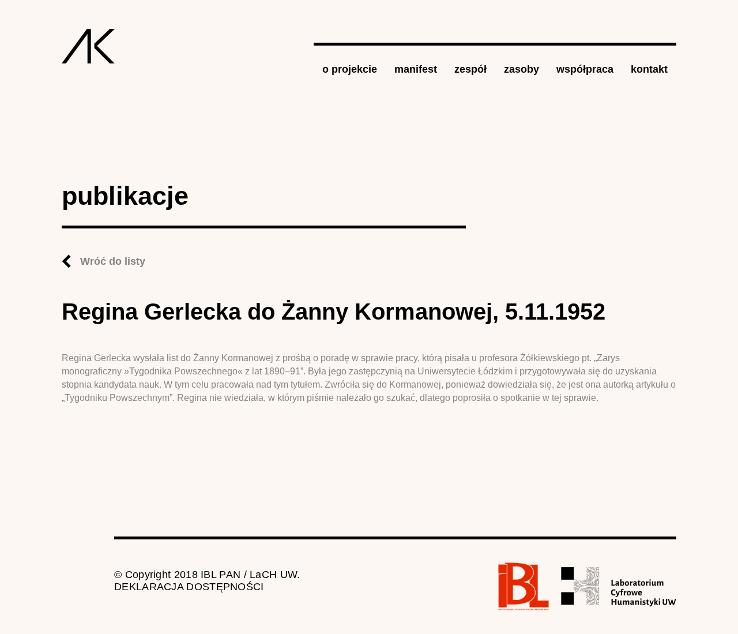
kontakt (649, 69)
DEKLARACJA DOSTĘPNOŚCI (189, 586)
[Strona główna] (88, 46)
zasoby (521, 69)
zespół (470, 69)
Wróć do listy (112, 261)
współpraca (584, 69)
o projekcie (349, 69)
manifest (415, 69)
